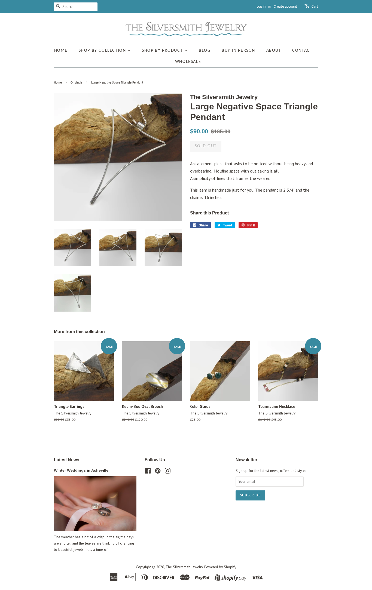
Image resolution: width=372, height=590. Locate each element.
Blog (205, 50)
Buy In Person (238, 50)
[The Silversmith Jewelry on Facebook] (148, 471)
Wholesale (188, 62)
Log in (261, 7)
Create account (285, 7)
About (273, 50)
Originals (77, 82)
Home (61, 50)
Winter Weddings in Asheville (81, 470)
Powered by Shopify (220, 566)
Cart (315, 7)
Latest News (66, 459)
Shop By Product (163, 50)
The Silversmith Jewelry (184, 566)
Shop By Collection (103, 50)
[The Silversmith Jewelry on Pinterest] (158, 471)
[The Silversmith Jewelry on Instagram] (167, 471)
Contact (302, 50)
